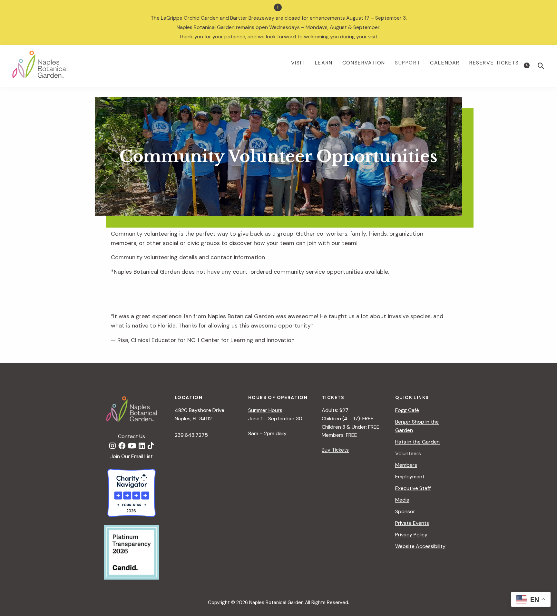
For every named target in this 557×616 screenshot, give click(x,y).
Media (402, 499)
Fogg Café (407, 410)
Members (406, 465)
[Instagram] (112, 446)
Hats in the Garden (417, 441)
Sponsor (405, 511)
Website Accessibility (420, 546)
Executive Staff (413, 488)
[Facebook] (121, 446)
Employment (410, 476)
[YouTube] (132, 446)
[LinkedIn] (142, 446)
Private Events (412, 523)
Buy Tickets (335, 449)
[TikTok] (151, 446)
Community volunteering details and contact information (188, 257)
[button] (540, 66)
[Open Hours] (527, 66)
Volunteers (408, 453)
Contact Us (131, 436)
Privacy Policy (411, 534)
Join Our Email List (131, 456)
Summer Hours (265, 410)
